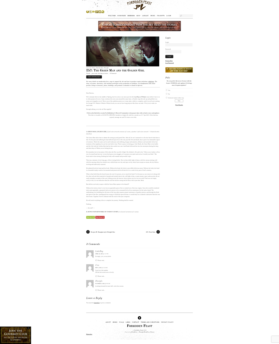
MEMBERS (131, 15)
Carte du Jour (99, 68)
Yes (169, 90)
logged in (97, 303)
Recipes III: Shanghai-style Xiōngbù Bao (101, 232)
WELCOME (112, 15)
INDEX (152, 15)
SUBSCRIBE (121, 15)
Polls (121, 322)
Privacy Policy (167, 322)
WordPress (134, 332)
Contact (135, 322)
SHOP (138, 15)
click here (151, 81)
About (108, 322)
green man (94, 73)
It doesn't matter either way (176, 98)
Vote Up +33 (90, 217)
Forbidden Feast (138, 330)
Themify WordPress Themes (146, 332)
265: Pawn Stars (152, 232)
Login (167, 42)
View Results (179, 105)
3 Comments (113, 73)
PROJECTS (161, 15)
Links (128, 322)
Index (115, 322)
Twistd (88, 73)
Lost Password (169, 63)
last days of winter (103, 73)
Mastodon (89, 334)
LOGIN (168, 15)
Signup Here (169, 61)
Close (28, 328)
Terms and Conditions (150, 322)
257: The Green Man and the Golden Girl (115, 70)
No (169, 94)
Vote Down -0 (100, 217)
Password (168, 49)
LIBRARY (145, 15)
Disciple (106, 68)
